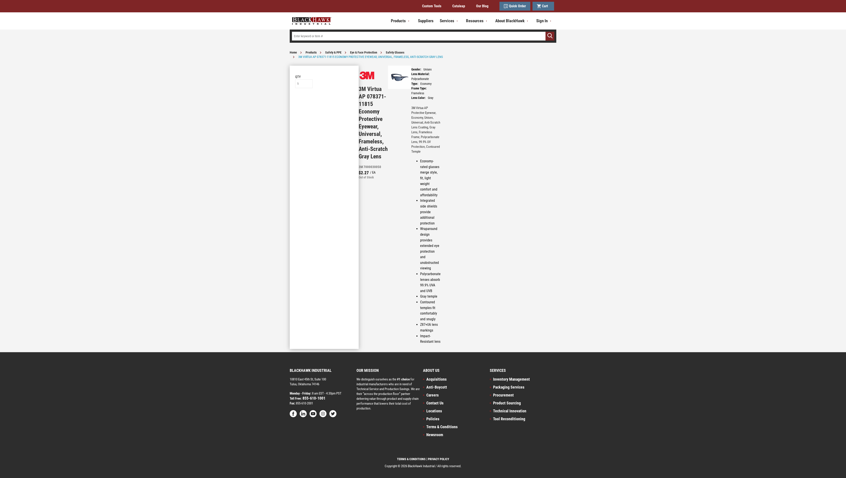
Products (311, 52)
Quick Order (517, 6)
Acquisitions (436, 379)
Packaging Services (508, 387)
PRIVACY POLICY (438, 459)
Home (293, 52)
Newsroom (434, 434)
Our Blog (482, 6)
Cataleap (458, 6)
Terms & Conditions (442, 426)
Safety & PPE (333, 52)
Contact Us (434, 403)
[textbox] (423, 36)
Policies (432, 419)
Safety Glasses (395, 52)
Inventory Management (511, 379)
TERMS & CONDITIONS (411, 459)
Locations (434, 411)
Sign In (542, 20)
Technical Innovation (509, 411)
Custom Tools (431, 6)
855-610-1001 (313, 398)
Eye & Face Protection (363, 52)
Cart (546, 6)
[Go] (549, 36)
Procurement (503, 395)
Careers (432, 395)
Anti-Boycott (436, 387)
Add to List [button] (324, 101)
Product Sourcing (507, 403)
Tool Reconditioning (509, 419)
